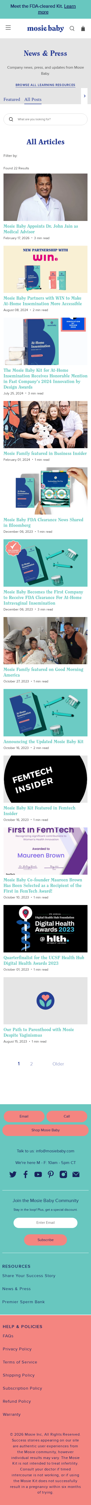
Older (58, 1064)
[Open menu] (5, 28)
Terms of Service (20, 1362)
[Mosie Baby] (45, 28)
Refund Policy (17, 1401)
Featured (12, 99)
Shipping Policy (19, 1375)
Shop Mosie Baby (46, 1130)
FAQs (8, 1336)
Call (67, 1116)
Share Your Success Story (29, 1275)
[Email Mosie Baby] (76, 1175)
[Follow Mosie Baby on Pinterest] (51, 1175)
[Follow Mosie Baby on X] (13, 1175)
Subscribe (46, 1240)
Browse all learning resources (46, 85)
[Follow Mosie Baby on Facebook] (25, 1175)
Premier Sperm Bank (23, 1301)
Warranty (12, 1414)
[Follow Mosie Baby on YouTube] (38, 1175)
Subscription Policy (22, 1388)
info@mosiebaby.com (55, 1151)
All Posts (33, 99)
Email (24, 1116)
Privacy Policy (17, 1349)
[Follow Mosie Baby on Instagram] (63, 1175)
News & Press (16, 1288)
